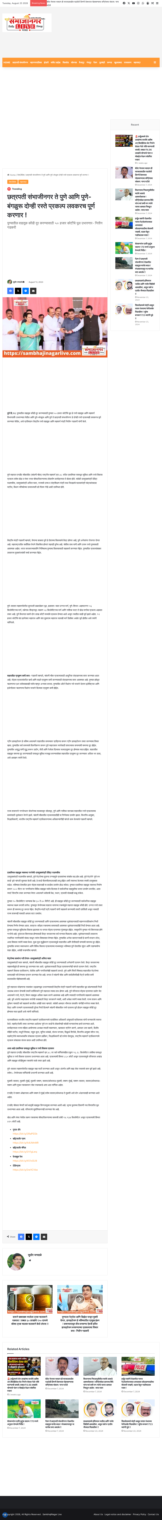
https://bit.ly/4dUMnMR (26, 1142)
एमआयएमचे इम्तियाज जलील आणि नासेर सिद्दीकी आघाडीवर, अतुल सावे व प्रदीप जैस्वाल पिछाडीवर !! (145, 287)
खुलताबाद (118, 62)
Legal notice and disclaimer (118, 1514)
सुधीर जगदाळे (17, 282)
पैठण (95, 62)
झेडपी (46, 62)
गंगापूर (89, 62)
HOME (6, 62)
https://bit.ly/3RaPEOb (25, 1133)
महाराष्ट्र (137, 62)
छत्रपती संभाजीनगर (20, 62)
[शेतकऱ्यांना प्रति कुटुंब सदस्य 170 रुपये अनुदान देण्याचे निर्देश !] (124, 248)
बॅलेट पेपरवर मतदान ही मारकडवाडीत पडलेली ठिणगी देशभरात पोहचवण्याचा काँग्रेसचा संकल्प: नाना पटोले (144, 175)
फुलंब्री (102, 62)
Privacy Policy (139, 1514)
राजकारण (127, 62)
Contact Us (153, 1514)
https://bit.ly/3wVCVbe (25, 1169)
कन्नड (109, 62)
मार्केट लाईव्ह (55, 62)
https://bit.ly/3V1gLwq (25, 1151)
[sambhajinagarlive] (27, 22)
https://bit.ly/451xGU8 (25, 1160)
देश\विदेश (20, 175)
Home (12, 175)
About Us (98, 1514)
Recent (135, 124)
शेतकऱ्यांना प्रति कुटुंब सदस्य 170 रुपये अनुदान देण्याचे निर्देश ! (145, 247)
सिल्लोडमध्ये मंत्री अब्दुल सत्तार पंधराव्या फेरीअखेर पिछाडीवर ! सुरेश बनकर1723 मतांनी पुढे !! (144, 312)
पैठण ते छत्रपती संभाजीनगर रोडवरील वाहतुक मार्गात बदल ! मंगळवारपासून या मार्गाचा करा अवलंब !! (144, 265)
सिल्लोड (66, 62)
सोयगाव (74, 62)
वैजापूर (81, 62)
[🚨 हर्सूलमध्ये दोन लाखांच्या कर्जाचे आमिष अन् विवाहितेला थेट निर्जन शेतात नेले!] (124, 141)
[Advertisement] (108, 32)
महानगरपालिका (36, 62)
